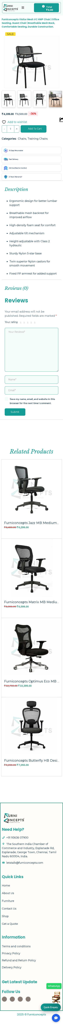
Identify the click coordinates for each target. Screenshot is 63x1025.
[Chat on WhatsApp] (56, 994)
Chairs (22, 138)
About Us (8, 893)
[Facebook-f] (12, 999)
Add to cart (35, 128)
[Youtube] (28, 999)
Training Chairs (38, 138)
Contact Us (9, 908)
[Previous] (6, 56)
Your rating (11, 322)
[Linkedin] (20, 999)
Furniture (8, 901)
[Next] (58, 56)
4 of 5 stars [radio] (31, 322)
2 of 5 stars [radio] (24, 322)
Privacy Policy (11, 953)
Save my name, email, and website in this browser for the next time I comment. (32, 401)
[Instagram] (4, 999)
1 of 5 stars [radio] (21, 322)
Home (6, 885)
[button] (54, 38)
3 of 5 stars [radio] (28, 322)
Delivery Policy (11, 967)
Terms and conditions (16, 946)
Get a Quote (10, 923)
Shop (5, 916)
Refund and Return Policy (19, 960)
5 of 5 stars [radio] (35, 322)
